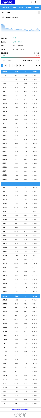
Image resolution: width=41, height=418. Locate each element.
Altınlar (21, 7)
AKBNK (4, 135)
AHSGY (4, 131)
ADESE (4, 95)
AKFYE (4, 155)
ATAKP (4, 340)
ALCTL (4, 211)
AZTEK (4, 403)
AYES (4, 395)
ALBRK (4, 199)
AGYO (4, 123)
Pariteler (36, 7)
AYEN (4, 391)
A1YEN (4, 79)
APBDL (4, 259)
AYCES (4, 383)
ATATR (4, 348)
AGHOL (4, 115)
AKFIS (4, 151)
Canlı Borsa (5, 7)
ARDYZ (4, 287)
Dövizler (14, 7)
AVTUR (4, 379)
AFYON (4, 107)
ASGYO (4, 324)
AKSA (4, 171)
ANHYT (4, 251)
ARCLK (4, 283)
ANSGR (4, 255)
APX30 (4, 275)
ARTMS (4, 312)
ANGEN (4, 247)
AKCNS (4, 139)
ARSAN (4, 308)
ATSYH (4, 360)
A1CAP (4, 75)
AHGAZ (4, 127)
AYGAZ (4, 399)
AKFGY (4, 147)
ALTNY (4, 235)
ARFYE (4, 300)
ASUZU (4, 332)
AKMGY (4, 167)
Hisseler (28, 7)
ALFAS (4, 215)
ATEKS (4, 352)
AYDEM (4, 387)
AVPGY (4, 375)
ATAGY (4, 336)
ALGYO (4, 219)
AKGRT (4, 159)
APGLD (4, 263)
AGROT (4, 119)
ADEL (4, 91)
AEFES (4, 103)
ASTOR (4, 328)
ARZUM (4, 316)
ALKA (4, 223)
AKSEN (4, 175)
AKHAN (4, 163)
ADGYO (4, 99)
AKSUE (4, 188)
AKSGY (4, 179)
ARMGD (4, 304)
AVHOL (4, 368)
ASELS (4, 320)
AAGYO (4, 83)
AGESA (4, 111)
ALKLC (4, 231)
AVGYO (4, 364)
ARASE (4, 279)
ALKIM (4, 227)
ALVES (4, 239)
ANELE (4, 243)
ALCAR (4, 207)
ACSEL (4, 87)
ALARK (4, 196)
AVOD (4, 371)
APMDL (4, 271)
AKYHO (4, 192)
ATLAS (4, 356)
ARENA (4, 291)
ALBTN (4, 203)
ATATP (4, 344)
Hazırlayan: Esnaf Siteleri (20, 409)
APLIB (4, 267)
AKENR (4, 143)
